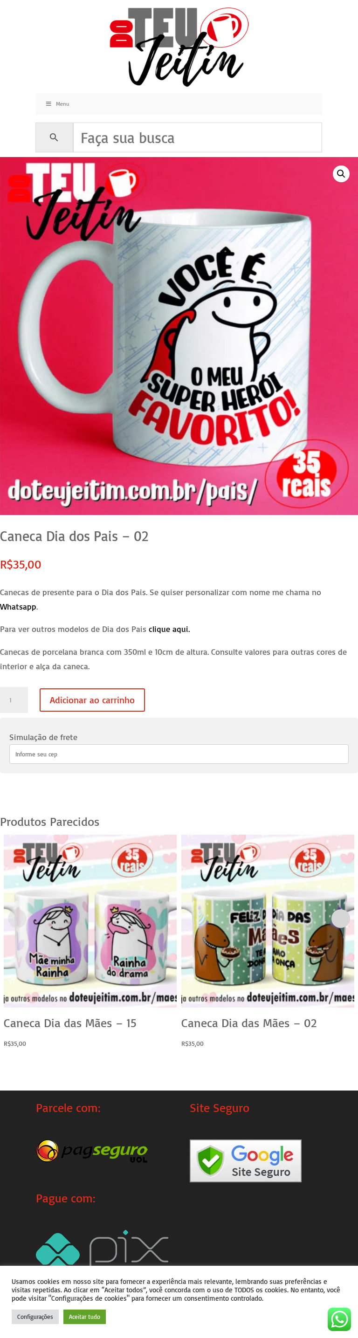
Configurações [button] (35, 1316)
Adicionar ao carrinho (92, 700)
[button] (341, 173)
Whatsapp (18, 606)
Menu (62, 103)
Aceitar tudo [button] (84, 1316)
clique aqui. (169, 629)
